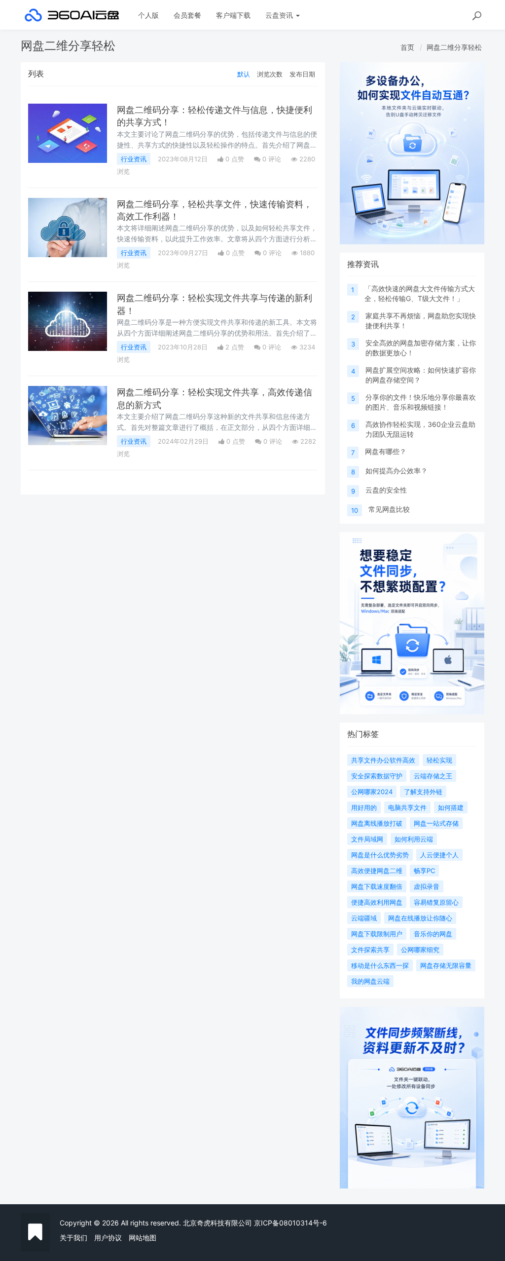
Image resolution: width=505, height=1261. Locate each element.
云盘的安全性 (386, 490)
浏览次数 (270, 74)
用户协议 (108, 1237)
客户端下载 (233, 15)
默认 (243, 74)
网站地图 (142, 1237)
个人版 (148, 15)
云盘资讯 (280, 15)
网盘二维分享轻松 (454, 47)
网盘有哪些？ (385, 451)
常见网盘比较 (389, 509)
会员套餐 (187, 15)
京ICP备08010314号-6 (290, 1223)
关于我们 (73, 1237)
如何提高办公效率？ (396, 470)
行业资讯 (133, 159)
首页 (407, 47)
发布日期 (302, 74)
